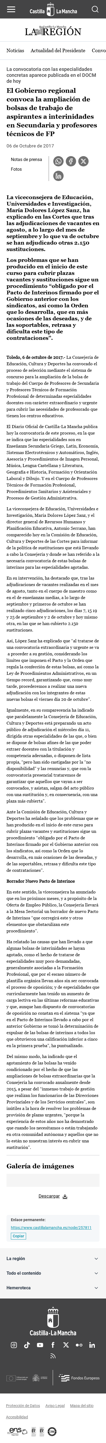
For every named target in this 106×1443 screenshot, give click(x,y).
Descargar (49, 1196)
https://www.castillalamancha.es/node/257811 (51, 1227)
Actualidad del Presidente (58, 50)
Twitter (66, 1345)
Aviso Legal (55, 1405)
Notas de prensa (26, 159)
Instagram (13, 1345)
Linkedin (92, 1345)
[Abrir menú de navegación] (11, 9)
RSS (53, 1356)
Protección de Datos (23, 1405)
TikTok (26, 1345)
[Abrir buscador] (95, 9)
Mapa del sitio (81, 1405)
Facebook (53, 1345)
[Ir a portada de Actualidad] (53, 31)
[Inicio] (53, 1321)
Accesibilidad (17, 1417)
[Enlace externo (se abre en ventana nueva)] (42, 1432)
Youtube (39, 1345)
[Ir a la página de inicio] (53, 9)
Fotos (16, 169)
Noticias (15, 50)
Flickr (79, 1345)
